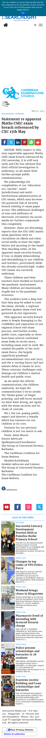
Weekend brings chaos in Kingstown (29, 592)
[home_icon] (6, 25)
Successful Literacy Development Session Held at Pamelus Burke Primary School (29, 533)
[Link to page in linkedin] (18, 142)
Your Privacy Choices (22, 730)
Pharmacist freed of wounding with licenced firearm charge (29, 620)
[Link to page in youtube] (6, 507)
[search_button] (35, 25)
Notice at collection (14, 734)
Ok (23, 13)
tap (40, 25)
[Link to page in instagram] (28, 507)
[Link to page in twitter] (11, 142)
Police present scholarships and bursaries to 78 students (27, 652)
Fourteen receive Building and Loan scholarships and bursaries (28, 685)
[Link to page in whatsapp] (31, 142)
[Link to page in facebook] (4, 142)
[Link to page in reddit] (38, 142)
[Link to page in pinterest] (24, 142)
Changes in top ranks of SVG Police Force (29, 565)
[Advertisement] (23, 52)
